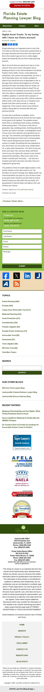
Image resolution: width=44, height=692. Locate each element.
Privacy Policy (22, 637)
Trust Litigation (10, 344)
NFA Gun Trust (9, 348)
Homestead (8, 339)
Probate (7, 306)
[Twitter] (16, 276)
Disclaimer (22, 643)
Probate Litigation (11, 327)
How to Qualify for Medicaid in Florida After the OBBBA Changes (21, 419)
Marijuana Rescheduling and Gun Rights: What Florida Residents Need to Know (21, 412)
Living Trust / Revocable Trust (16, 310)
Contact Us (22, 649)
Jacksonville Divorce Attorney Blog (16, 396)
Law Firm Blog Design (21, 689)
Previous (6, 201)
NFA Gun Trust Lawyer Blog (13, 388)
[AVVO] (5, 284)
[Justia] (38, 276)
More (37, 26)
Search (22, 372)
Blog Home (7, 26)
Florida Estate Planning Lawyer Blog (22, 16)
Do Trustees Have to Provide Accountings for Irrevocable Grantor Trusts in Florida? (20, 426)
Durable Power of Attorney (14, 331)
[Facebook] (5, 276)
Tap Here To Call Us (22, 5)
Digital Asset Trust (14, 189)
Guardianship (10, 323)
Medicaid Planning (11, 314)
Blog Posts (22, 661)
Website (22, 631)
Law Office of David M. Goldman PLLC (28, 683)
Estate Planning (28, 189)
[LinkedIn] (27, 276)
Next (20, 201)
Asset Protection (11, 318)
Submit (22, 266)
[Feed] (16, 284)
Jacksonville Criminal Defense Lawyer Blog (19, 392)
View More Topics (9, 352)
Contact (22, 26)
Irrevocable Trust (10, 335)
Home (14, 201)
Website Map (22, 655)
